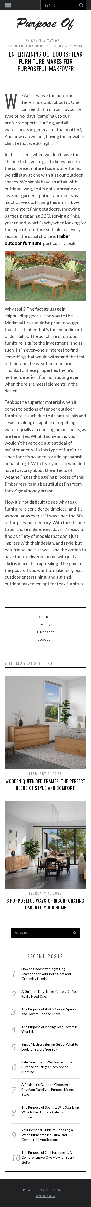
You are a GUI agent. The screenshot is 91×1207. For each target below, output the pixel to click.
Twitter (46, 624)
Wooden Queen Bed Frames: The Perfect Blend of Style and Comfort (45, 784)
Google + (46, 639)
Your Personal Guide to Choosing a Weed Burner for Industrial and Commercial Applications (47, 1135)
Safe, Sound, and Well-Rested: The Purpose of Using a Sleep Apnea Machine (46, 1067)
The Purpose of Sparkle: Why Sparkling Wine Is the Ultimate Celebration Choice (50, 1112)
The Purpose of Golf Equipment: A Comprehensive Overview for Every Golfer (47, 1157)
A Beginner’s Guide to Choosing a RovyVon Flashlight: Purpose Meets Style (47, 1089)
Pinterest (45, 632)
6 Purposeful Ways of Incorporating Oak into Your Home (46, 904)
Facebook (45, 617)
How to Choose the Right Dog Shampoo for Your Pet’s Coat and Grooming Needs (46, 974)
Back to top (44, 1196)
